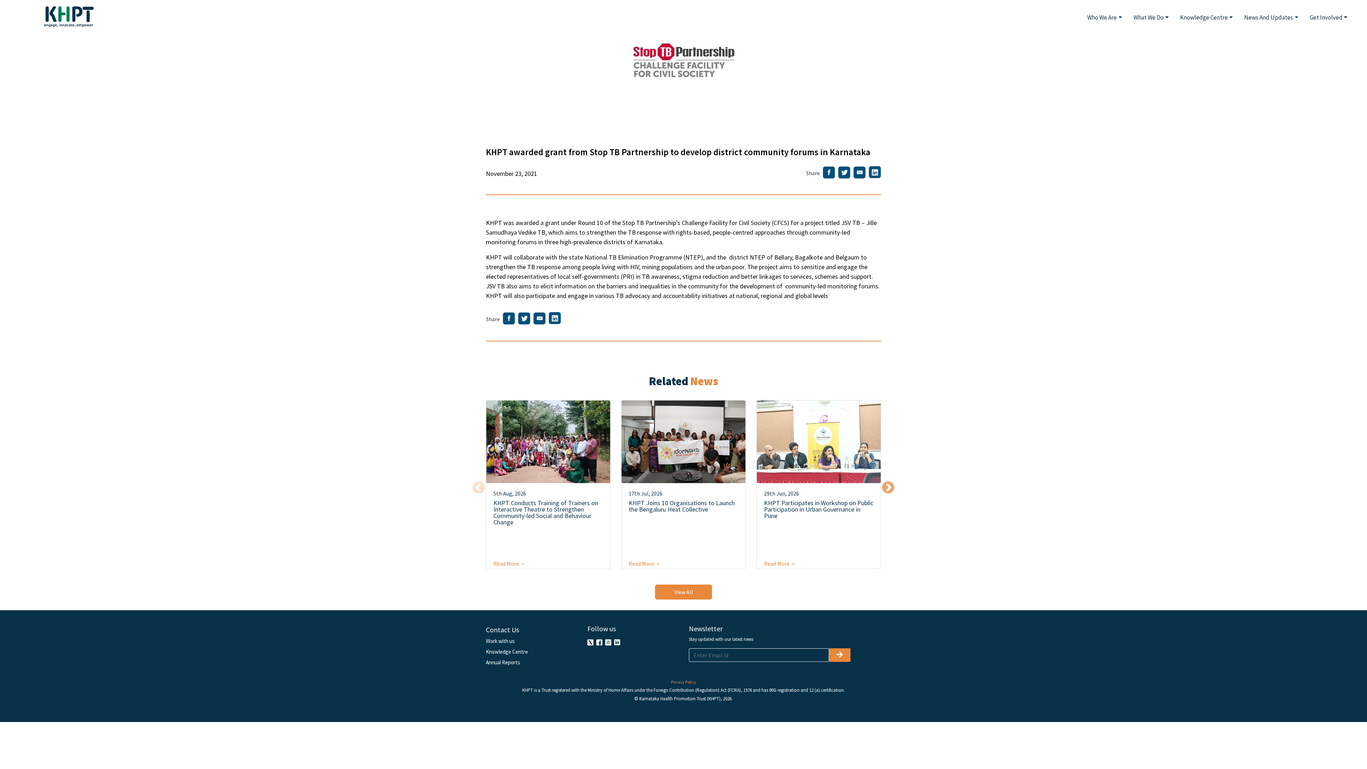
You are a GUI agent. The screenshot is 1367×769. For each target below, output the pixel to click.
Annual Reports (503, 662)
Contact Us (502, 629)
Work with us (500, 641)
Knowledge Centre (507, 651)
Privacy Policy (683, 682)
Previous (479, 488)
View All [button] (683, 592)
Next (888, 488)
